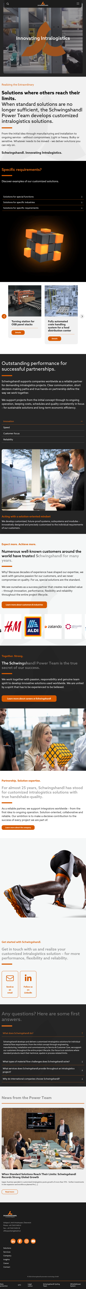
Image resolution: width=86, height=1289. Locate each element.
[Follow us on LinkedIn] (28, 984)
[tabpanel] (43, 489)
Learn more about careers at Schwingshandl (29, 698)
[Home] (43, 3)
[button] (78, 4)
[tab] (43, 421)
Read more (9, 1192)
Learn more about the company (18, 827)
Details (18, 332)
